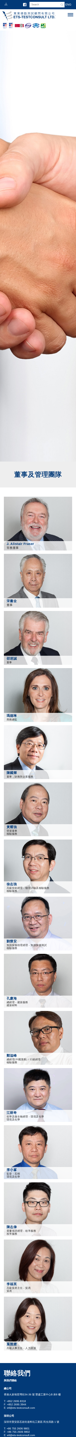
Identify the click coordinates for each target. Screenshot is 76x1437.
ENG (68, 4)
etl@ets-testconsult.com (21, 1407)
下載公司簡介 (6, 4)
